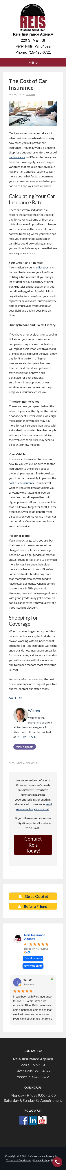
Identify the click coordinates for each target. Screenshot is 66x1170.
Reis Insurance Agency (33, 17)
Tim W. (27, 980)
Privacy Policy (41, 1160)
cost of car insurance (22, 483)
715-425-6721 (39, 52)
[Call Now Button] (57, 1162)
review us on (31, 965)
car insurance (17, 157)
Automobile (30, 763)
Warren (34, 710)
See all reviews (33, 958)
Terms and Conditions (18, 1160)
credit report (41, 267)
